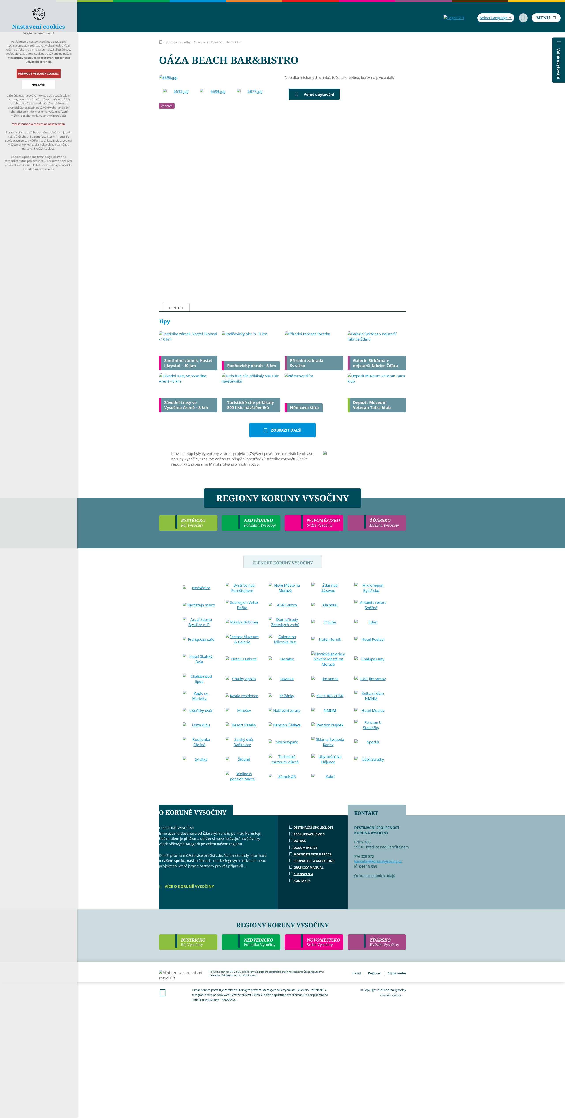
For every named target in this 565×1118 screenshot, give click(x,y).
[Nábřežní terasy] (285, 710)
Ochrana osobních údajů (374, 875)
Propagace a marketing (314, 861)
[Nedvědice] (199, 588)
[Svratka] (199, 759)
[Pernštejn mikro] (199, 605)
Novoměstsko (323, 942)
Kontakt (176, 308)
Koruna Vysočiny (160, 42)
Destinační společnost (313, 827)
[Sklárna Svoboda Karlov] (328, 742)
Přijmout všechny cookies (38, 74)
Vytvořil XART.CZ (390, 995)
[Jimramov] (328, 679)
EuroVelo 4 (303, 874)
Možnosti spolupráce (312, 854)
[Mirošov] (242, 710)
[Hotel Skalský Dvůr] (199, 659)
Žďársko (166, 106)
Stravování (201, 42)
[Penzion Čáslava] (285, 725)
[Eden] (371, 622)
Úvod (356, 973)
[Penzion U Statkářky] (371, 725)
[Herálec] (285, 659)
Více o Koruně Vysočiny (189, 886)
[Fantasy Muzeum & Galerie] (242, 639)
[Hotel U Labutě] (242, 659)
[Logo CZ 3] (454, 17)
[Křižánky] (285, 696)
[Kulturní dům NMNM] (371, 696)
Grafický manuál (309, 867)
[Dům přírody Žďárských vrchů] (285, 622)
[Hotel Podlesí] (371, 639)
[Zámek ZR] (285, 776)
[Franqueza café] (199, 639)
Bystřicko (193, 942)
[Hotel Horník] (328, 639)
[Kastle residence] (242, 696)
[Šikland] (242, 759)
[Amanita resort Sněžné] (371, 605)
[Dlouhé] (328, 622)
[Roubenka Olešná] (199, 742)
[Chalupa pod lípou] (199, 679)
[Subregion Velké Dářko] (242, 605)
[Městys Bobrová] (242, 622)
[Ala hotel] (328, 605)
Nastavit (39, 85)
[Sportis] (371, 742)
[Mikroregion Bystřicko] (371, 588)
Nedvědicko (259, 942)
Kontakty (302, 881)
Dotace (300, 841)
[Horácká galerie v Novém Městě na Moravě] (328, 659)
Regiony (374, 973)
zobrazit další (286, 430)
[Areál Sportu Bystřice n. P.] (199, 622)
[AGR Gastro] (285, 605)
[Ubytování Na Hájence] (328, 759)
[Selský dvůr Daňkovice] (242, 742)
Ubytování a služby (178, 42)
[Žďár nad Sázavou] (328, 588)
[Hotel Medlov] (371, 710)
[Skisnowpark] (285, 742)
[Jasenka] (285, 679)
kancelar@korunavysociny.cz (378, 861)
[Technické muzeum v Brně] (285, 759)
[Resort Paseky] (242, 725)
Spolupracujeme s (309, 834)
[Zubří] (328, 776)
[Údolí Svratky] (371, 759)
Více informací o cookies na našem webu (38, 124)
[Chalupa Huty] (371, 659)
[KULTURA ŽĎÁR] (328, 696)
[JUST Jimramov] (371, 679)
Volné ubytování (319, 94)
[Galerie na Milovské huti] (285, 639)
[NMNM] (328, 710)
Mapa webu (397, 973)
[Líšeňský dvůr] (199, 710)
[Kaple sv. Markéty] (199, 696)
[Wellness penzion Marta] (242, 776)
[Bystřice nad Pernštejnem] (242, 588)
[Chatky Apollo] (242, 679)
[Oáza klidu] (199, 725)
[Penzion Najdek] (328, 725)
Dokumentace (305, 847)
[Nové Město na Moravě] (285, 588)
